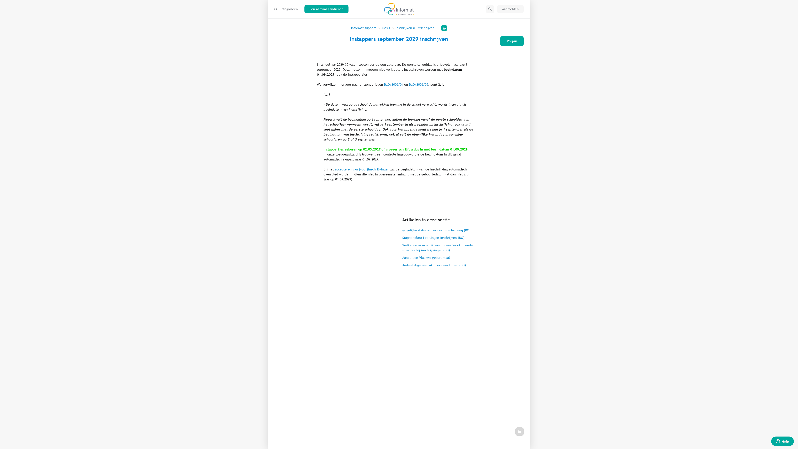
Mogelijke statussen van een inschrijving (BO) (436, 230)
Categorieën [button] (288, 9)
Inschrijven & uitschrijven (415, 28)
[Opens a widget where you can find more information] (782, 442)
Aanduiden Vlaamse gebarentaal (426, 258)
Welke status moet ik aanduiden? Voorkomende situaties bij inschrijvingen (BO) (437, 247)
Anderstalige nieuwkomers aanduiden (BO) (434, 265)
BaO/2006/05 (418, 84)
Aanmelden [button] (510, 9)
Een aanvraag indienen (326, 9)
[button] (490, 9)
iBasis (386, 28)
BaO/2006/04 (393, 84)
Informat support (363, 28)
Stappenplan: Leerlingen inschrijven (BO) (433, 238)
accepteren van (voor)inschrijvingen (362, 169)
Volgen (512, 41)
